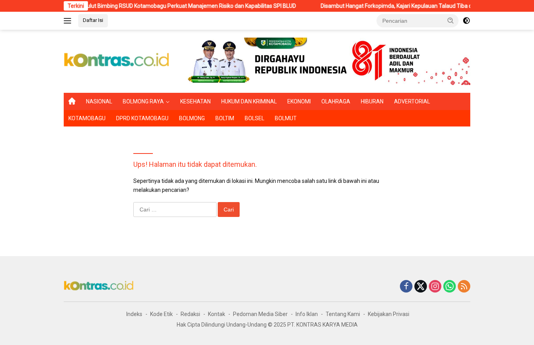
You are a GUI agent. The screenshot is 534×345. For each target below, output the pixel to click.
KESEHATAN (195, 101)
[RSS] (464, 287)
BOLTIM (224, 118)
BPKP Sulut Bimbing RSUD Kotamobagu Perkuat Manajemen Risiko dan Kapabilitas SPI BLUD (175, 6)
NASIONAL (99, 101)
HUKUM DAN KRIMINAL (249, 101)
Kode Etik (161, 314)
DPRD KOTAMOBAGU (142, 118)
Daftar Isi (93, 20)
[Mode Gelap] (466, 20)
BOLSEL (254, 118)
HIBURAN (372, 101)
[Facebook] (406, 287)
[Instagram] (435, 287)
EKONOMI (299, 101)
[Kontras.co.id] (117, 61)
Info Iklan (307, 314)
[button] (451, 20)
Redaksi (190, 314)
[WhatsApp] (449, 287)
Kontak (216, 314)
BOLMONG (192, 118)
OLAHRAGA (335, 101)
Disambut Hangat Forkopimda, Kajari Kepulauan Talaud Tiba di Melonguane (405, 6)
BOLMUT (286, 118)
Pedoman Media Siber (260, 314)
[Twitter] (420, 287)
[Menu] (69, 20)
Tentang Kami (343, 314)
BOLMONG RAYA (143, 101)
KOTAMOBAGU (87, 118)
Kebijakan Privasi (388, 314)
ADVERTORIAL (412, 101)
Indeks (134, 314)
